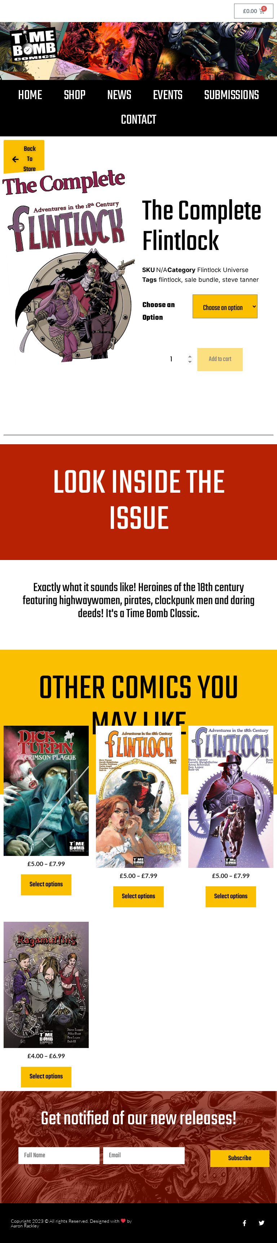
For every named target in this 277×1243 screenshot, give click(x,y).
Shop (74, 95)
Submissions (231, 95)
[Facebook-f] (244, 1223)
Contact (138, 120)
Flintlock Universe (223, 269)
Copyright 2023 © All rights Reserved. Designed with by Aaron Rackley (71, 1223)
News (119, 95)
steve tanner (240, 279)
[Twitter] (261, 1223)
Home (30, 95)
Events (168, 95)
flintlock (170, 279)
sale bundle (202, 279)
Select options (46, 884)
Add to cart (220, 359)
